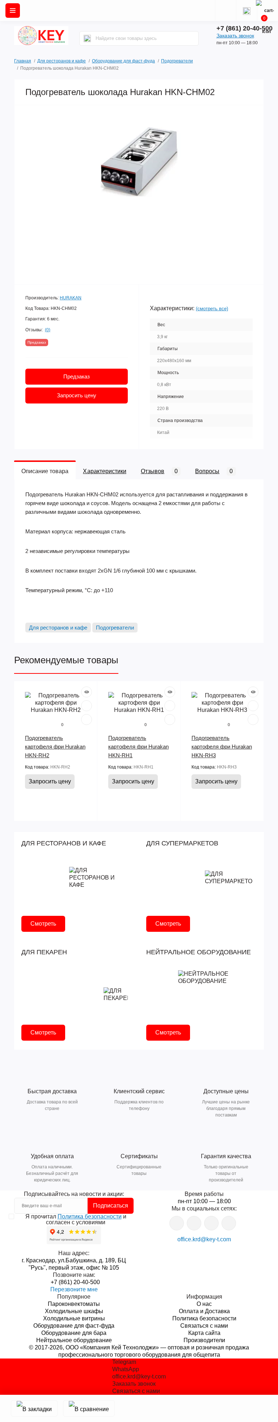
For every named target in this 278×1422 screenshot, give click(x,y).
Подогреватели (177, 60)
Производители (204, 1340)
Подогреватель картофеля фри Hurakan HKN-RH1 (138, 746)
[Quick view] (86, 692)
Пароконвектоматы (74, 1304)
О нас (204, 1304)
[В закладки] (34, 1408)
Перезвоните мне (74, 1289)
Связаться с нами (204, 1326)
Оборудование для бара (73, 1333)
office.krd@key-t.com (204, 1239)
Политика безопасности (90, 1216)
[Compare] (86, 719)
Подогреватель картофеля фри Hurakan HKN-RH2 (55, 746)
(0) (47, 329)
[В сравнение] (89, 1408)
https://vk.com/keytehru (194, 1223)
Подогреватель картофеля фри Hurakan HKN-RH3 (221, 746)
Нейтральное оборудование (74, 1340)
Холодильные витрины (74, 1318)
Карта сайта (204, 1333)
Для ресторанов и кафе (61, 60)
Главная (22, 60)
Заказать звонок (235, 35)
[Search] (87, 38)
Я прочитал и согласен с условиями (75, 1219)
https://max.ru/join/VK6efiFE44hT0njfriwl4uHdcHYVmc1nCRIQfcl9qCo (211, 1223)
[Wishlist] (86, 705)
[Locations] (225, 10)
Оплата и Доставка (204, 1311)
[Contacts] (246, 10)
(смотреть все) (212, 308)
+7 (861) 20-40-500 (244, 28)
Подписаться (110, 1205)
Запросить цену (76, 395)
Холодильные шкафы (74, 1311)
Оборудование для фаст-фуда (123, 60)
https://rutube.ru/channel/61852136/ (229, 1223)
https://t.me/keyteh (176, 1223)
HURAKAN (70, 297)
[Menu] (12, 10)
